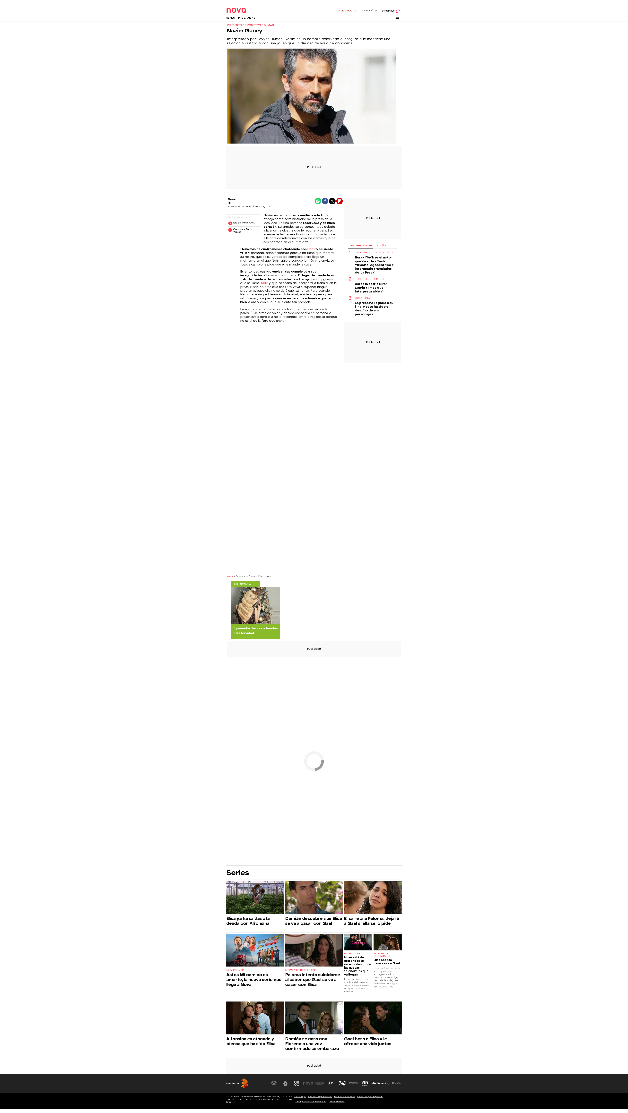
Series (230, 18)
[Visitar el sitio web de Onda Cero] (342, 1083)
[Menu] (398, 17)
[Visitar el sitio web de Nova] (308, 1083)
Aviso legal (300, 1096)
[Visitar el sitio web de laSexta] (285, 1083)
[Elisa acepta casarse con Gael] (388, 942)
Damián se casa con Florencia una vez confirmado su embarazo (312, 1043)
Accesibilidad (336, 1101)
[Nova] (246, 10)
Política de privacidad (320, 1096)
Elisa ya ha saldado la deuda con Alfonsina (248, 921)
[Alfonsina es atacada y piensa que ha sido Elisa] (255, 1018)
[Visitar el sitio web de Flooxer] (396, 1083)
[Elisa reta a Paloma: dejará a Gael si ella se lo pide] (373, 898)
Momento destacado (300, 970)
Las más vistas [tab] (360, 245)
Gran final (363, 298)
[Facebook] (229, 203)
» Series (238, 576)
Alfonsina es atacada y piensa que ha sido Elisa (251, 1041)
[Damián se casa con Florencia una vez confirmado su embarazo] (314, 1018)
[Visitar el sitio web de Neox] (297, 1083)
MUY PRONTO (235, 970)
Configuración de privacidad (310, 1101)
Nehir (311, 249)
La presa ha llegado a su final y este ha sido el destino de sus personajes (374, 308)
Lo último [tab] (383, 245)
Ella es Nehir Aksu (244, 223)
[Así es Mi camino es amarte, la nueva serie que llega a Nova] (255, 950)
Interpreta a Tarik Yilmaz (374, 252)
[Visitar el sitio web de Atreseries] (331, 1083)
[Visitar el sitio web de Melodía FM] (365, 1083)
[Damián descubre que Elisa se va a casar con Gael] (314, 898)
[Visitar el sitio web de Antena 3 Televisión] (274, 1083)
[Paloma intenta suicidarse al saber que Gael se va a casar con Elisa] (314, 950)
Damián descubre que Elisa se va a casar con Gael (313, 921)
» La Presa (249, 576)
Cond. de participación (370, 1096)
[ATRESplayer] (391, 10)
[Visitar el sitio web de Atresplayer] (381, 1083)
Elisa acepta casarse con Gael (387, 961)
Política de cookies (344, 1096)
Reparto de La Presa (369, 279)
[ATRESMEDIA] (237, 1083)
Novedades (352, 953)
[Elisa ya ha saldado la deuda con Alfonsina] (255, 898)
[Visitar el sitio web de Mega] (319, 1083)
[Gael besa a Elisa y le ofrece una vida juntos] (373, 1018)
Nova (229, 576)
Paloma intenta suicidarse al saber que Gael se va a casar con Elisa (312, 979)
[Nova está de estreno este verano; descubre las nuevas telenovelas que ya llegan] (358, 942)
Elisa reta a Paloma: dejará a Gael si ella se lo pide (371, 921)
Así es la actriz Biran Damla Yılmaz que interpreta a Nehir (371, 287)
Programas (246, 18)
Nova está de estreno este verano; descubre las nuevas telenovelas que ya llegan (357, 966)
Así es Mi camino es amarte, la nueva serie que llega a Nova (253, 979)
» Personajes (263, 576)
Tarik (264, 283)
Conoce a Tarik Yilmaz (242, 230)
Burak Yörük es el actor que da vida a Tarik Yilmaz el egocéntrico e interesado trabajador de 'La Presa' (374, 265)
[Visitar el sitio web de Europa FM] (353, 1083)
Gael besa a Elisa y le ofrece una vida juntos (367, 1041)
